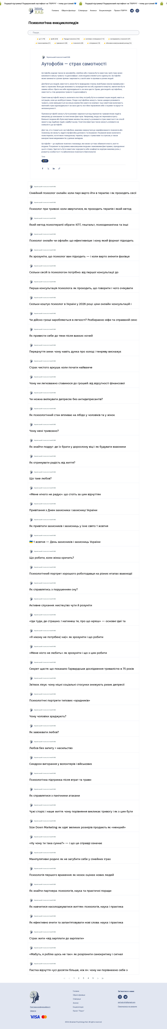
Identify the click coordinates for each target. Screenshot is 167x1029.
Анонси (76, 1003)
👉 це (42, 39)
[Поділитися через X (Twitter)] (48, 168)
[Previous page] (69, 978)
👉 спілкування (94, 43)
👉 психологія (78, 43)
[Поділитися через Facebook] (42, 168)
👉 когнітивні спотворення (95, 39)
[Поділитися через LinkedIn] (54, 168)
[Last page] (103, 978)
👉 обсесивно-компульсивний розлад (118, 43)
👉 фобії (54, 39)
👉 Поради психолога (71, 39)
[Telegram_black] (132, 10)
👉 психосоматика (44, 43)
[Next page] (98, 978)
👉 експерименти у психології (120, 39)
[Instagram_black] (137, 10)
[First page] (64, 978)
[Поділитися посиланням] (59, 168)
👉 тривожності (61, 43)
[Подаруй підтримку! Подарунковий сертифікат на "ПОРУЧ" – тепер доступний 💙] (83, 3)
